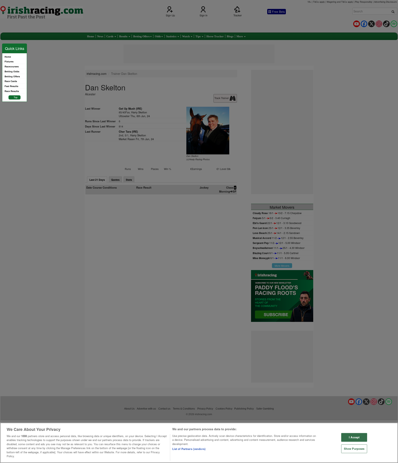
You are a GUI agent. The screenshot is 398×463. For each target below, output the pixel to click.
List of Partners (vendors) (188, 449)
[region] (199, 443)
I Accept (354, 437)
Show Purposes (354, 449)
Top (15, 97)
